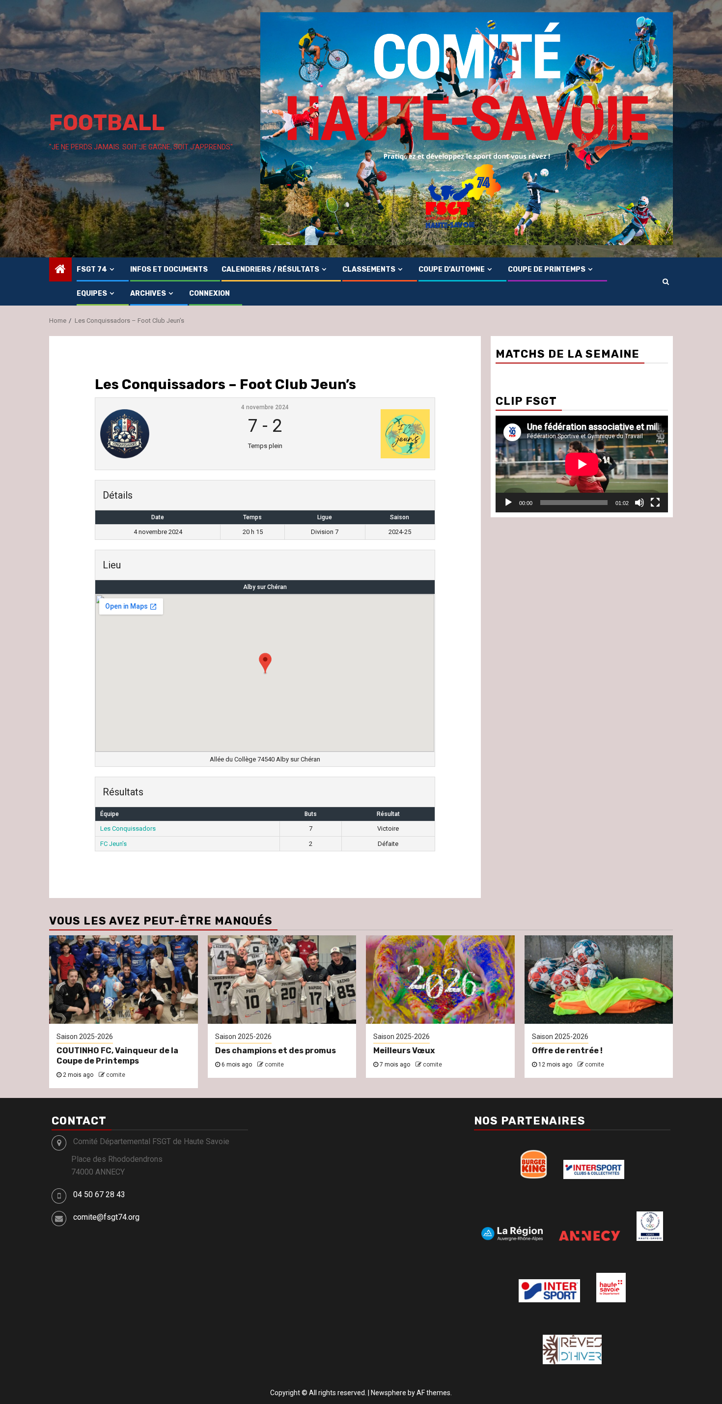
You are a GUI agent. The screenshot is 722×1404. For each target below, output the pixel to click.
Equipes (92, 293)
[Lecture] (508, 502)
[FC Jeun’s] (374, 434)
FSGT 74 (92, 269)
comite (115, 1074)
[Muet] (639, 502)
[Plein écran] (655, 502)
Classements (368, 269)
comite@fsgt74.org (106, 1217)
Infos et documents (169, 269)
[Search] (666, 281)
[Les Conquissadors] (156, 434)
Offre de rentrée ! (567, 1050)
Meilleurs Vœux (404, 1050)
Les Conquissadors (128, 828)
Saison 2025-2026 (84, 1036)
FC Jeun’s (113, 843)
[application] (582, 464)
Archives (148, 293)
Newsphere (388, 1393)
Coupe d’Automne (451, 269)
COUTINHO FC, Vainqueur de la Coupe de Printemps (117, 1056)
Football (107, 123)
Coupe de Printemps (546, 269)
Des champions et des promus (275, 1050)
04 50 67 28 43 (99, 1194)
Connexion (209, 293)
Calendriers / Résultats (270, 269)
